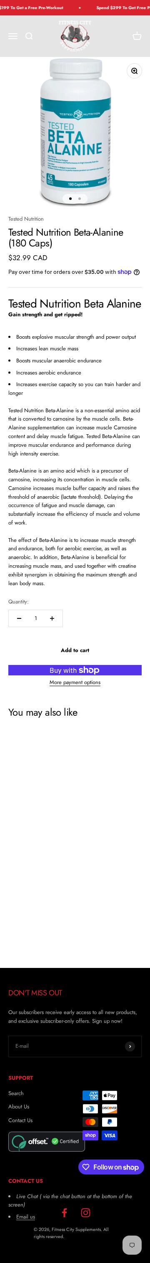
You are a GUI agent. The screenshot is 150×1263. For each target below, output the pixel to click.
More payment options (75, 682)
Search (16, 1093)
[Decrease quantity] (19, 618)
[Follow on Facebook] (64, 1213)
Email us (25, 1217)
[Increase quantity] (52, 618)
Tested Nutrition (26, 219)
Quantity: (18, 602)
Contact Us (20, 1120)
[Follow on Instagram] (85, 1213)
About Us (18, 1106)
